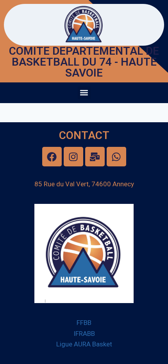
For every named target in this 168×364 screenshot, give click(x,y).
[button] (84, 92)
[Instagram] (73, 156)
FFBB (84, 323)
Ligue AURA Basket (84, 344)
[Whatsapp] (116, 156)
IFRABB (84, 333)
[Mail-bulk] (95, 156)
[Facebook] (52, 156)
